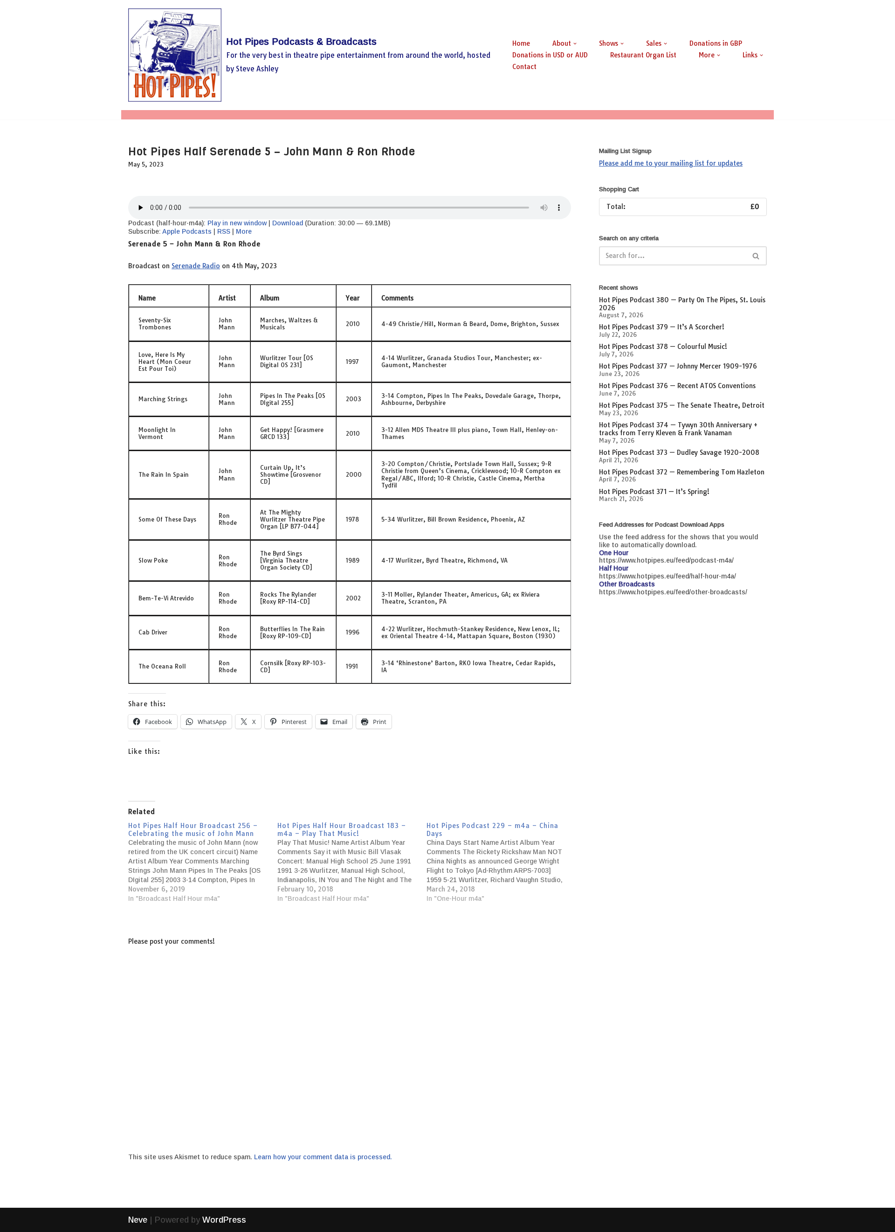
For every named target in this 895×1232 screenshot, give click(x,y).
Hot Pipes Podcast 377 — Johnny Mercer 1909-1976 (678, 366)
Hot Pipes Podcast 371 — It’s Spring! (654, 491)
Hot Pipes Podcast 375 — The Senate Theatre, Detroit (681, 405)
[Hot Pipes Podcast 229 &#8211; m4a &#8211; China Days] (501, 862)
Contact (524, 67)
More (244, 231)
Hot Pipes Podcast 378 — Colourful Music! (663, 346)
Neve (137, 1220)
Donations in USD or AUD (550, 55)
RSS (223, 231)
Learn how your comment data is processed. (323, 1157)
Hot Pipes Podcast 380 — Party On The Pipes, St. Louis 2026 (682, 304)
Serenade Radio (196, 266)
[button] (575, 43)
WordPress (224, 1220)
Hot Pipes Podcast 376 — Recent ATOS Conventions (677, 386)
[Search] (756, 255)
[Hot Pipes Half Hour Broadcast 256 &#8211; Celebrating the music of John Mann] (202, 862)
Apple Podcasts (187, 231)
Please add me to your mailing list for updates (671, 163)
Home (521, 43)
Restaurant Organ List (643, 55)
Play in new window (237, 223)
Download (287, 223)
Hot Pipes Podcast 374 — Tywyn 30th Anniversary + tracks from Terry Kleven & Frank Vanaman (678, 429)
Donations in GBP (715, 43)
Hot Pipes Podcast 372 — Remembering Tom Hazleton (681, 472)
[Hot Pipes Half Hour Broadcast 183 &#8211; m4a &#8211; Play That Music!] (352, 862)
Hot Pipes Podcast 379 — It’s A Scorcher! (661, 327)
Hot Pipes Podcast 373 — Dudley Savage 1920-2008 (679, 452)
